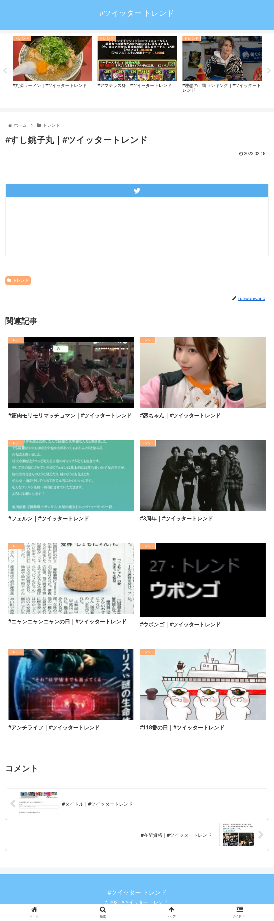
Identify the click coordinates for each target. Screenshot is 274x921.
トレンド (21, 280)
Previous (5, 71)
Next (269, 71)
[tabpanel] (52, 69)
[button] (253, 686)
